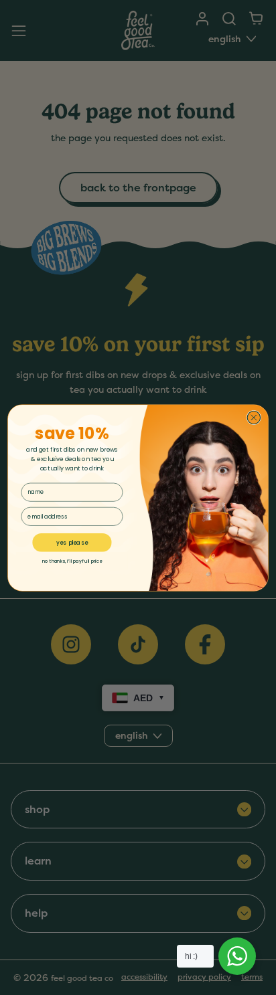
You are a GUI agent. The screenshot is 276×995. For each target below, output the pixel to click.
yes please (71, 542)
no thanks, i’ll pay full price (72, 560)
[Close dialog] (253, 417)
